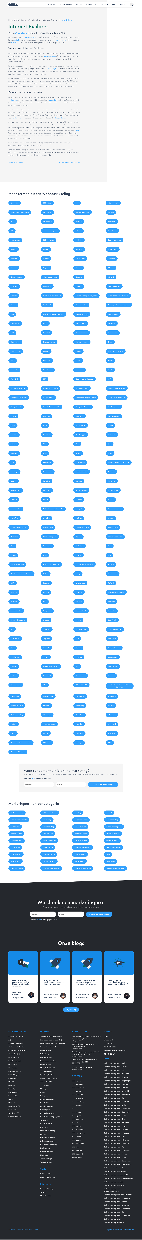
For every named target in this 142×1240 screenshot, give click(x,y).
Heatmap (46, 416)
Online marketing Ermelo (113, 1219)
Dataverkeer (15, 323)
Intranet (13, 444)
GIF (109, 379)
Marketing (12, 1078)
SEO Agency (76, 1081)
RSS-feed (111, 602)
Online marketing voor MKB (114, 1185)
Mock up (14, 500)
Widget (45, 733)
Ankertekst (112, 221)
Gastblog (11, 1064)
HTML (13, 425)
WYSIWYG (47, 743)
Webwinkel (112, 724)
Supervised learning (115, 629)
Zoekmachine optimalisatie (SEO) (51, 1036)
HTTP (45, 425)
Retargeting (44, 1096)
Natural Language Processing (53, 509)
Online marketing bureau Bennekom (116, 1101)
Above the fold (113, 203)
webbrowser (12, 100)
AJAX (12, 221)
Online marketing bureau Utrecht (115, 1136)
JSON (110, 453)
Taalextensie (15, 639)
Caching (46, 259)
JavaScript (14, 453)
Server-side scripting (18, 620)
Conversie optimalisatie (19, 820)
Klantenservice (48, 834)
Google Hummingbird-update (86, 398)
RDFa (13, 583)
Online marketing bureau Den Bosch (116, 1143)
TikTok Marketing (46, 1071)
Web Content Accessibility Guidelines (120, 686)
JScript (53, 69)
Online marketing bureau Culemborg (117, 1209)
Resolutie (14, 602)
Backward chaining (114, 240)
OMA (10, 1085)
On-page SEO (45, 1089)
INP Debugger (81, 435)
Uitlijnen (14, 666)
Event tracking (16, 351)
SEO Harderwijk (77, 1154)
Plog (109, 546)
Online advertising (81, 840)
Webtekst (79, 724)
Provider (111, 564)
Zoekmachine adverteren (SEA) (51, 1040)
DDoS (45, 323)
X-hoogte (79, 743)
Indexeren (46, 435)
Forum (110, 360)
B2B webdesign (48, 240)
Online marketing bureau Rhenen (115, 1168)
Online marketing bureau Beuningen (116, 1205)
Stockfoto (46, 629)
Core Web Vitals (81, 305)
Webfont (46, 706)
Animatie (79, 221)
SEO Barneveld (77, 1095)
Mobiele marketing (49, 840)
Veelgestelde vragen (47, 1189)
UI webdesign (112, 657)
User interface (80, 676)
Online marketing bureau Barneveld (116, 1091)
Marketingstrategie (113, 834)
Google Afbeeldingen (18, 388)
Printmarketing (48, 847)
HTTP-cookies (80, 425)
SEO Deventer (77, 1105)
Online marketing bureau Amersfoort (117, 1095)
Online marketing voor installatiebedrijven (118, 1178)
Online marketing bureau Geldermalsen (117, 1161)
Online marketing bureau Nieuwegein (117, 1198)
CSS (58, 69)
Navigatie (79, 509)
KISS (12, 462)
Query (78, 574)
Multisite (79, 500)
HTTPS (110, 425)
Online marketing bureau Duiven (115, 1067)
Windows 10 (15, 43)
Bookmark (79, 249)
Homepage (79, 416)
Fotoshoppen (47, 370)
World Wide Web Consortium (21, 743)
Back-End (79, 240)
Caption (46, 268)
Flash (12, 360)
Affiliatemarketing (17, 813)
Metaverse (112, 481)
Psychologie (12, 1092)
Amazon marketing (15, 1043)
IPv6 (77, 444)
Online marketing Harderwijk (114, 1222)
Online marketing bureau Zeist (114, 1119)
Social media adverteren (48, 1061)
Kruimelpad (47, 462)
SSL (12, 629)
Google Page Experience (116, 398)
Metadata (46, 481)
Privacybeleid (129, 1229)
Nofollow (46, 518)
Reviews (11, 1096)
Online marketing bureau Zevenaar (116, 1077)
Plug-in (13, 555)
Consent (79, 286)
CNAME (111, 277)
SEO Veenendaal (78, 1130)
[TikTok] (114, 1054)
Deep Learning (81, 323)
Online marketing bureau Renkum (115, 1105)
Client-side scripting (50, 277)
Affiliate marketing (14, 1036)
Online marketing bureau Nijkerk (115, 1126)
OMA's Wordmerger (47, 1177)
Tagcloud (46, 639)
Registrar (14, 592)
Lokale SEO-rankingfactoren (82, 1067)
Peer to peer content (115, 537)
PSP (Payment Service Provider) (21, 574)
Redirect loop (80, 583)
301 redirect (47, 203)
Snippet (78, 620)
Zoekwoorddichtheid (18, 752)
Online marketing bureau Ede (114, 1070)
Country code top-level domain (119, 305)
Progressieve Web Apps (51, 564)
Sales (108, 854)
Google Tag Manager (83, 407)
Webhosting (80, 706)
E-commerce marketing (48, 1145)
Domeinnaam (112, 333)
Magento (111, 472)
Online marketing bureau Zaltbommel (117, 1216)
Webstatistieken (14, 1117)
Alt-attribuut (47, 221)
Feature (78, 351)
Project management (113, 847)
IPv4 (44, 444)
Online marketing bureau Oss (114, 1212)
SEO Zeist (75, 1147)
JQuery (78, 453)
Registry (46, 592)
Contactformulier (114, 286)
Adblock (111, 212)
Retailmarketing (80, 854)
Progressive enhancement (84, 564)
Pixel (12, 546)
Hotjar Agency (45, 1110)
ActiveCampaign (46, 1158)
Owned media (48, 527)
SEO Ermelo (76, 1112)
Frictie (110, 370)
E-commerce (15, 827)
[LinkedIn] (105, 1054)
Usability (14, 676)
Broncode (14, 259)
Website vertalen (46, 1162)
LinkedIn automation (47, 1152)
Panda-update (113, 527)
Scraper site (47, 611)
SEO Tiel (75, 1123)
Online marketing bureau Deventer (116, 1129)
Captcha (14, 268)
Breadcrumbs (112, 249)
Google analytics (46, 1124)
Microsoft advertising (47, 1131)
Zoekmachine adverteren (51, 868)
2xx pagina (14, 203)
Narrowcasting (16, 509)
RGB (44, 602)
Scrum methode (81, 611)
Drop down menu (49, 342)
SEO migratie (44, 1085)
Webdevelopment (17, 706)
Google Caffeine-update (116, 388)
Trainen (45, 657)
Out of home (15, 847)
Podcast (78, 555)
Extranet (46, 351)
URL (77, 666)
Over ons (103, 4)
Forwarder (14, 370)
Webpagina (47, 715)
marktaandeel (52, 100)
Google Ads (44, 1103)
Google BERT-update (50, 388)
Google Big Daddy (82, 388)
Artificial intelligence (50, 813)
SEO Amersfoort (78, 1088)
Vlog (44, 685)
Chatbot (79, 268)
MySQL (110, 500)
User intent (47, 676)
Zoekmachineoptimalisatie (115, 868)
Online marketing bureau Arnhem (115, 1063)
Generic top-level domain (84, 379)
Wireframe (79, 733)
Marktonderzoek (16, 840)
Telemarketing (79, 861)
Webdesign (112, 696)
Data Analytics (113, 314)
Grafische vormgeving (114, 827)
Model (45, 500)
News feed (14, 518)
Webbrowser (80, 696)
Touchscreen (15, 657)
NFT (9, 1082)
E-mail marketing (14, 1061)
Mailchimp (44, 1155)
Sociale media (15, 861)
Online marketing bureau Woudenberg (117, 1164)
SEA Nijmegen (77, 1158)
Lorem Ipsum (47, 472)
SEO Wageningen (78, 1133)
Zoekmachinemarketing (83, 868)
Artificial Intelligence (50, 231)
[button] (132, 4)
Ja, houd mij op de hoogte (103, 784)
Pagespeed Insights (82, 527)
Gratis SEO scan (45, 1174)
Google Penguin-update (51, 407)
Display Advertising (47, 1099)
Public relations (16, 854)
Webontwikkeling (34, 20)
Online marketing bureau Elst (114, 1098)
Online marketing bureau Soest (115, 1115)
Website (14, 724)
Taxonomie (112, 639)
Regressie (79, 592)
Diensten (51, 4)
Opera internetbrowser (19, 527)
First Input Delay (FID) (115, 351)
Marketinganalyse (81, 834)
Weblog (111, 706)
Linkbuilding (12, 1075)
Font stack (46, 360)
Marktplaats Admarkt (47, 1068)
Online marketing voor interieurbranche (118, 1195)
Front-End (14, 379)
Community (47, 286)
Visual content (16, 685)
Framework (79, 370)
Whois (13, 733)
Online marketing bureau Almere (115, 1154)
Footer (78, 360)
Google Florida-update (19, 398)
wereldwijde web (60, 40)
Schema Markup (16, 611)
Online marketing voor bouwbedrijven (117, 1175)
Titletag (78, 648)
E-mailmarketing (48, 827)
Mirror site (47, 490)
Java (109, 444)
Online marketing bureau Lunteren (116, 1088)
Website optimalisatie (47, 1075)
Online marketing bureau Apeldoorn (116, 1122)
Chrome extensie (17, 277)
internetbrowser (31, 37)
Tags (77, 639)
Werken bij (90, 4)
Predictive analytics (17, 564)
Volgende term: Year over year (69, 162)
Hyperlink (14, 435)
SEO (9, 1103)
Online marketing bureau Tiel (114, 1147)
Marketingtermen (20, 20)
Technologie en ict (49, 861)
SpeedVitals (112, 620)
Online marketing (112, 840)
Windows (18, 33)
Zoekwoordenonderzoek (49, 1078)
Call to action (80, 259)
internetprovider (50, 56)
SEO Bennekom (77, 1098)
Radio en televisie (49, 854)
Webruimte (79, 715)
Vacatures (43, 1192)
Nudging (79, 518)
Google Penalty (16, 407)
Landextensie (80, 462)
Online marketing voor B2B (113, 1182)
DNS (12, 333)
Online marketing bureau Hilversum (116, 1140)
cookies (47, 69)
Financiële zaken (80, 827)
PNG (45, 555)
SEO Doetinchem (78, 1144)
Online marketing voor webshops (115, 1171)
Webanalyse (110, 861)
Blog (113, 4)
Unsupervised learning (50, 666)
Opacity (111, 518)
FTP (44, 379)
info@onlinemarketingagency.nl (115, 1050)
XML (109, 743)
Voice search (12, 1110)
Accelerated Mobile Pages (20, 212)
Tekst (12, 648)
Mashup (13, 481)
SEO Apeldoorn (77, 1084)
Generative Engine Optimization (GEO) (53, 1043)
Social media (12, 1106)
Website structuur (49, 724)
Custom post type (82, 314)
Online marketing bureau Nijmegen (116, 1133)
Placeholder (47, 546)
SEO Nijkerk (76, 1116)
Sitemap (46, 620)
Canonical (111, 259)
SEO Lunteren (77, 1151)
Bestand (13, 249)
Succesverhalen (66, 4)
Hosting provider (114, 416)
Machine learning (82, 472)
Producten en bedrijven (50, 20)
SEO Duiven (76, 1140)
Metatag (79, 481)
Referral (111, 583)
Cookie (13, 305)
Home (10, 20)
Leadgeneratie (45, 1148)
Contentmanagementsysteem (118, 296)
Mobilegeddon (113, 490)
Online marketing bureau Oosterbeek (117, 1108)
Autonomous (15, 240)
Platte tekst (80, 546)
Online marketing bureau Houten (115, 1202)
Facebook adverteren (47, 1113)
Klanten (79, 4)
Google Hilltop (48, 398)
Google (11, 1068)
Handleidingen (13, 1071)
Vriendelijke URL (81, 685)
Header (13, 416)
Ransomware (112, 574)
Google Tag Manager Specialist (51, 1117)
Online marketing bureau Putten (115, 1157)
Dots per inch (15, 342)
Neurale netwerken (114, 509)
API (12, 231)
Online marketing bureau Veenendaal (117, 1074)
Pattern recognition (50, 537)
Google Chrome (61, 118)
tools (71, 84)
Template (46, 648)
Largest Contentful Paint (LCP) (118, 462)
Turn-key (79, 657)
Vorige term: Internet (15, 162)
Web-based (15, 696)
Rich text (79, 602)
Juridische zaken (16, 834)
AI (9, 1040)
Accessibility (47, 212)
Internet (25, 33)
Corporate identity (81, 820)
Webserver (112, 715)
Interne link (112, 435)
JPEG (45, 453)
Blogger (46, 249)
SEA (9, 1099)
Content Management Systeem (86, 296)
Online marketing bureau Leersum (116, 1084)
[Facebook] (111, 1054)
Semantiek (111, 611)
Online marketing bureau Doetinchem (117, 1150)
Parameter (14, 537)
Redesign (46, 583)
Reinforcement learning (116, 592)
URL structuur (113, 666)
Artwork (78, 231)
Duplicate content (82, 342)
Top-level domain (114, 648)
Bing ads (43, 1134)
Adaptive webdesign (82, 212)
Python (45, 574)
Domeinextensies (82, 333)
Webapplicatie (48, 696)
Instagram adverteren (47, 1138)
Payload (78, 537)
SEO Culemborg (78, 1102)
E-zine (110, 342)
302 (77, 203)
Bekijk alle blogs (71, 1010)
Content (14, 296)
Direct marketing (112, 820)
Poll (109, 555)
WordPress (112, 733)
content (109, 813)
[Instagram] (108, 1054)
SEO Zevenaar (77, 1137)
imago (76, 130)
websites (17, 40)
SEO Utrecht (76, 1126)
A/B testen (44, 1127)
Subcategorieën (81, 629)
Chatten (111, 268)
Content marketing (14, 1047)
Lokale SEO (44, 1092)
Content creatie (45, 1050)
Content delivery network (52, 296)
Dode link (46, 333)
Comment (14, 286)
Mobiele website (81, 490)
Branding (78, 813)
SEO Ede (75, 1109)
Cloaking (79, 277)
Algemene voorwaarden (115, 1229)
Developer (111, 323)
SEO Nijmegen (77, 1119)
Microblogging (16, 490)
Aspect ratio (112, 231)
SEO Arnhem (76, 1091)
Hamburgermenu (114, 407)
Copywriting (47, 820)
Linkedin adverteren (47, 1141)
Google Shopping (46, 1106)
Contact (122, 4)
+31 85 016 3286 (110, 1047)
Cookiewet (47, 305)
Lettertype (14, 472)
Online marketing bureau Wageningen (117, 1081)
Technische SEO (46, 1082)
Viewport (111, 676)
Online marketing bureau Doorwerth (116, 1112)
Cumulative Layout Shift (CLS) (53, 314)
